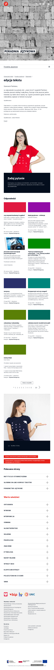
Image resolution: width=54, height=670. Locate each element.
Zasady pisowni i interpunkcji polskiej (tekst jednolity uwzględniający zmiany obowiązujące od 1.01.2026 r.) (25, 461)
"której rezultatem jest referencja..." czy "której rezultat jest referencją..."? (39, 253)
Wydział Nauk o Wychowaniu (10, 618)
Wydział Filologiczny (8, 609)
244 (36, 387)
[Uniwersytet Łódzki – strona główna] (6, 4)
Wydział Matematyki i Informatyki (11, 614)
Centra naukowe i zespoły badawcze (36, 610)
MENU (48, 4)
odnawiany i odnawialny (11, 323)
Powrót (5, 121)
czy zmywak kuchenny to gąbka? (14, 215)
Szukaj (36, 4)
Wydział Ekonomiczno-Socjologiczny (12, 607)
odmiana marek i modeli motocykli (39, 323)
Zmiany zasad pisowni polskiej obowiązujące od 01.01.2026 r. (21, 456)
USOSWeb (6, 628)
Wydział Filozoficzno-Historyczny (11, 611)
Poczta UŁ (6, 626)
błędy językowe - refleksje (36, 215)
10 (31, 387)
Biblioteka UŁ (31, 612)
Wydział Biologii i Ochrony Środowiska (13, 603)
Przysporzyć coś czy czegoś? (37, 291)
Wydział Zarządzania (33, 606)
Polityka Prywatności (8, 637)
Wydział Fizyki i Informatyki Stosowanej (13, 612)
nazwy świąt (8, 358)
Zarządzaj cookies (37, 665)
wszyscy (6, 291)
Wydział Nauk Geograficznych (11, 616)
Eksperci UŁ (6, 635)
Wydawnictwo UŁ (32, 613)
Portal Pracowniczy (8, 629)
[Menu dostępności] (44, 4)
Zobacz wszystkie (27, 383)
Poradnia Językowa (11, 67)
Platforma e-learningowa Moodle (11, 633)
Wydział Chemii (7, 605)
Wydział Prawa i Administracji (11, 620)
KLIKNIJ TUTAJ (15, 445)
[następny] (39, 387)
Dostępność (6, 639)
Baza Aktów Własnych (9, 631)
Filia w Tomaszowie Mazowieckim (36, 608)
